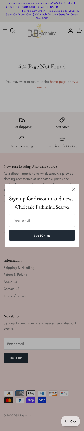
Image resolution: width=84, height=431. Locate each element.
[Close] (74, 189)
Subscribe (42, 235)
